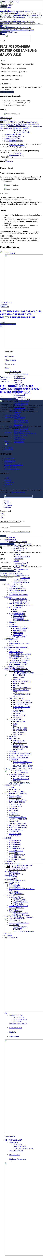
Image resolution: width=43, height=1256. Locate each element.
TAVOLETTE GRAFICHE (21, 694)
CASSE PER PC (18, 677)
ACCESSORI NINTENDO (18, 599)
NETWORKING (14, 738)
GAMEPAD (17, 679)
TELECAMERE (14, 925)
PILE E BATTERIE (15, 643)
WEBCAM (17, 696)
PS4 (14, 609)
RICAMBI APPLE (15, 844)
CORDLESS (13, 878)
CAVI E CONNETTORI (17, 918)
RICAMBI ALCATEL (16, 840)
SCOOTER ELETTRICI (16, 791)
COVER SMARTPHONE (17, 880)
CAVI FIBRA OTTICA (20, 901)
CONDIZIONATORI (16, 652)
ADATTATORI (13, 586)
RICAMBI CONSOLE (16, 848)
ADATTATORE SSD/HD (21, 700)
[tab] (9, 134)
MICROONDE (14, 656)
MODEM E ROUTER (20, 747)
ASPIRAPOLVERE (15, 798)
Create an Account (7, 544)
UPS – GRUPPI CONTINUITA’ (19, 783)
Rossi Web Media (18, 492)
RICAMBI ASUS (14, 846)
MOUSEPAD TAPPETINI (22, 688)
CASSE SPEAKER (15, 590)
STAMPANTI (13, 760)
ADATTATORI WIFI (20, 743)
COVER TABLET (14, 882)
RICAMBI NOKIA (15, 857)
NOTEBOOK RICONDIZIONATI (20, 753)
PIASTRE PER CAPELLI (17, 823)
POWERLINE (18, 749)
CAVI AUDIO (17, 709)
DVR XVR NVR (14, 920)
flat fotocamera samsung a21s (30, 126)
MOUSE (16, 685)
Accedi (3, 536)
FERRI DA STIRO (15, 804)
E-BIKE (11, 787)
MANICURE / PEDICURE (18, 819)
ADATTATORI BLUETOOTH (22, 702)
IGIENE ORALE (14, 815)
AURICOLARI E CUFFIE (17, 588)
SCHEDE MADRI (19, 732)
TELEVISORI (13, 914)
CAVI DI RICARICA (16, 874)
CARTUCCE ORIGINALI (21, 764)
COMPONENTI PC (15, 719)
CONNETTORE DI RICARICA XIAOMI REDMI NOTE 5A (20, 17)
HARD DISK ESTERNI (21, 779)
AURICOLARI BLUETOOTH (18, 868)
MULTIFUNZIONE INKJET (23, 766)
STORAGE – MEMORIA (17, 774)
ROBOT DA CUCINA (16, 829)
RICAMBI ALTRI (15, 842)
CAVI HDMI (17, 904)
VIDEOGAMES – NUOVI (17, 626)
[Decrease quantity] (1, 567)
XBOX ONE (17, 635)
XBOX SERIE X (18, 620)
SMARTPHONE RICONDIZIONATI (21, 889)
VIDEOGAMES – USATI (17, 637)
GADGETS (12, 624)
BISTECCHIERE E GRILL (18, 800)
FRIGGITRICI (13, 808)
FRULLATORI (13, 810)
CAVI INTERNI (18, 711)
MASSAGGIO (13, 821)
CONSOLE (12, 622)
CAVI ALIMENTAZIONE (21, 707)
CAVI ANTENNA (19, 899)
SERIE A (23, 11)
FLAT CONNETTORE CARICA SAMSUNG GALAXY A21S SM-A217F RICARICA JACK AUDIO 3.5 (20, 388)
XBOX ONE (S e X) (20, 616)
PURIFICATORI (14, 664)
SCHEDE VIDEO (19, 734)
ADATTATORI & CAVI (16, 897)
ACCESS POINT (19, 741)
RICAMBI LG (13, 853)
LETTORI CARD (18, 683)
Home (2, 11)
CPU (14, 726)
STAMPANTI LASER (20, 770)
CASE (15, 724)
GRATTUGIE (13, 812)
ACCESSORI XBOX (16, 614)
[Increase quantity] (12, 569)
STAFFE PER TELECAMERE (19, 923)
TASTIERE (17, 692)
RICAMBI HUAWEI (16, 851)
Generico (9, 161)
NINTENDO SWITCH (21, 603)
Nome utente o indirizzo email (13, 521)
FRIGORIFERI (14, 658)
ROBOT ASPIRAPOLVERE (18, 827)
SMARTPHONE (14, 887)
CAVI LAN (17, 713)
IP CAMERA (17, 929)
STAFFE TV (13, 910)
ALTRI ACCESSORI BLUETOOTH (20, 865)
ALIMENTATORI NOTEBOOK (23, 673)
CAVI (10, 592)
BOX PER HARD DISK (21, 777)
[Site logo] (9, 2)
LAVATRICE (13, 662)
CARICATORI (13, 872)
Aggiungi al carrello (7, 92)
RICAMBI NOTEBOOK (17, 859)
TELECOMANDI (14, 912)
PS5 (14, 611)
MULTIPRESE (14, 641)
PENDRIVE (17, 781)
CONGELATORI (14, 654)
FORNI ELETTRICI (15, 806)
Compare (3, 120)
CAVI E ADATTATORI (16, 698)
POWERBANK (14, 884)
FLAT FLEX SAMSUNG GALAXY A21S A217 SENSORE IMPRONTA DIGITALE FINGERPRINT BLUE (20, 314)
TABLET (11, 891)
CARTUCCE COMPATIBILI (22, 762)
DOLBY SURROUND (16, 908)
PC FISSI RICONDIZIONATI (19, 757)
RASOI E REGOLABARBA (18, 825)
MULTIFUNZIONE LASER (22, 768)
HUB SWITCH (18, 745)
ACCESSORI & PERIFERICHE (20, 671)
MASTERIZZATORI (20, 730)
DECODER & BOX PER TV (18, 906)
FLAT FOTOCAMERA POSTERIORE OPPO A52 (17, 24)
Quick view (4, 307)
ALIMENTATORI (19, 721)
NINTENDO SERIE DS (21, 601)
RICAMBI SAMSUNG (12, 11)
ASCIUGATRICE (14, 649)
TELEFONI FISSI (15, 893)
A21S (28, 11)
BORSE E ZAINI (19, 675)
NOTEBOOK (13, 751)
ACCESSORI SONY (16, 607)
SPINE (11, 645)
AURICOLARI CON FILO (17, 870)
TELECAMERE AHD (20, 927)
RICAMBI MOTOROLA (17, 855)
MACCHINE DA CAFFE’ (17, 817)
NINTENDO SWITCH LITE (22, 605)
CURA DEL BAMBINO (17, 802)
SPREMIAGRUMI (15, 834)
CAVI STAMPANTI (19, 715)
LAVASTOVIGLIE (15, 660)
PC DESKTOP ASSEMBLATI (19, 755)
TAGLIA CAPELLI (15, 836)
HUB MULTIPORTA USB (22, 681)
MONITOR (12, 736)
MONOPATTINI (14, 789)
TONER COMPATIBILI (21, 772)
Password (4, 528)
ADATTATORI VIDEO (20, 705)
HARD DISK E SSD (20, 728)
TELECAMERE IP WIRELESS (23, 931)
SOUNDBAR (13, 594)
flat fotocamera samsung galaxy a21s (14, 128)
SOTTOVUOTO (14, 832)
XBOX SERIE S (18, 618)
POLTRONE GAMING (21, 690)
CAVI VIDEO (17, 717)
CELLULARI (13, 876)
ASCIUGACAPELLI (15, 796)
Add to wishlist (6, 118)
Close (2, 513)
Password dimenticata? (20, 532)
